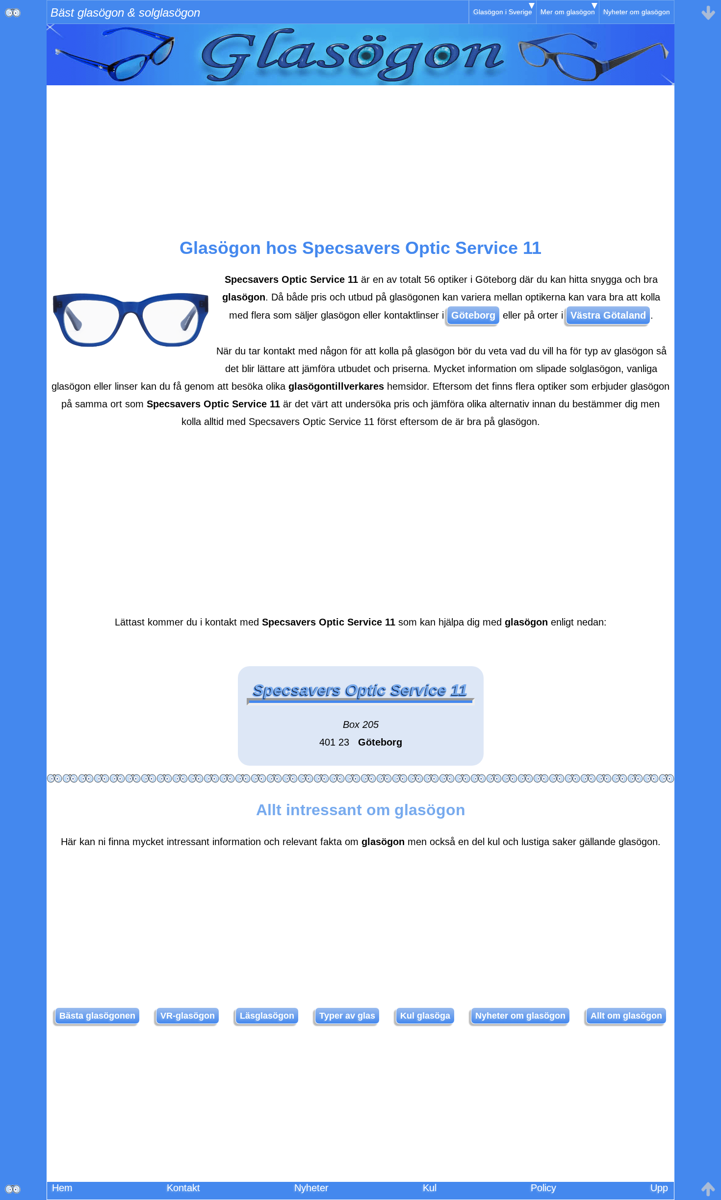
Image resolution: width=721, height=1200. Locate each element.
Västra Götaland (608, 315)
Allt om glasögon (626, 1016)
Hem (62, 1187)
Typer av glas (347, 1016)
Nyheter (311, 1187)
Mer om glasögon (568, 12)
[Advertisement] (360, 154)
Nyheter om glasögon (636, 12)
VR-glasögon (187, 1016)
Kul (430, 1187)
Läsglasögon (267, 1016)
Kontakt (183, 1187)
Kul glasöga (425, 1016)
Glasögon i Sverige (502, 12)
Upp (659, 1187)
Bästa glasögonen (97, 1016)
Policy (543, 1187)
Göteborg (473, 315)
